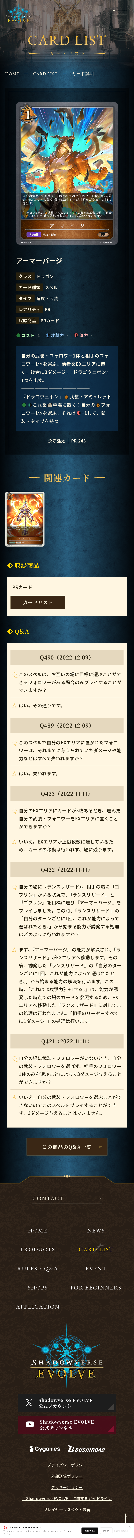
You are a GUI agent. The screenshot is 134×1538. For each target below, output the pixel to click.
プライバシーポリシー (67, 1465)
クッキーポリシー (67, 1487)
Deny (106, 1530)
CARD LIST (45, 73)
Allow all (90, 1530)
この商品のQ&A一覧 (67, 1146)
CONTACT (48, 1199)
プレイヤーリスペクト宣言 (67, 1509)
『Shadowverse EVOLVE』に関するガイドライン (67, 1498)
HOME (12, 73)
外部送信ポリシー (67, 1476)
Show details (121, 1531)
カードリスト (38, 602)
